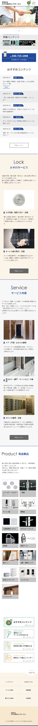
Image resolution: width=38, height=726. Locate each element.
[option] (19, 17)
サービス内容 (9, 690)
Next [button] (37, 16)
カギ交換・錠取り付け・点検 (17, 212)
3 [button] (22, 31)
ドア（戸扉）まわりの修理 (16, 343)
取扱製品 (28, 690)
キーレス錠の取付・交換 (15, 251)
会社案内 (28, 698)
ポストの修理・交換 (13, 418)
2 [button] (19, 31)
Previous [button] (1, 16)
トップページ (9, 682)
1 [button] (16, 31)
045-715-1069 (20, 55)
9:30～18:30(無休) (22, 59)
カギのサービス (28, 682)
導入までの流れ (9, 698)
